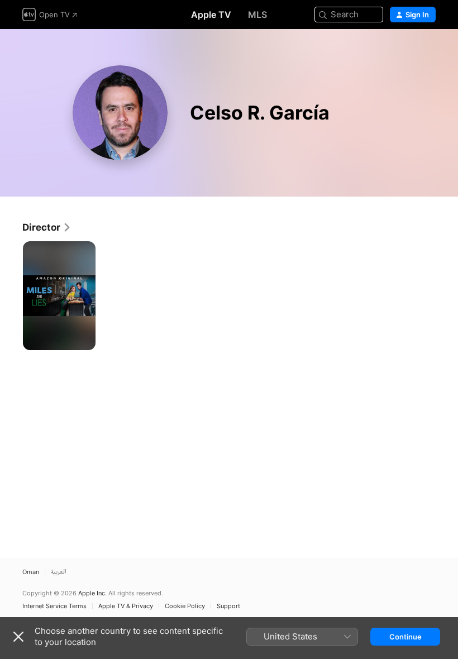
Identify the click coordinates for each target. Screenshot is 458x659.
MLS (257, 14)
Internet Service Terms (54, 606)
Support (228, 606)
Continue (405, 636)
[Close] (18, 637)
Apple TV (211, 14)
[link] (46, 227)
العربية (58, 572)
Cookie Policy (185, 606)
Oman (30, 572)
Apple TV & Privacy (125, 606)
